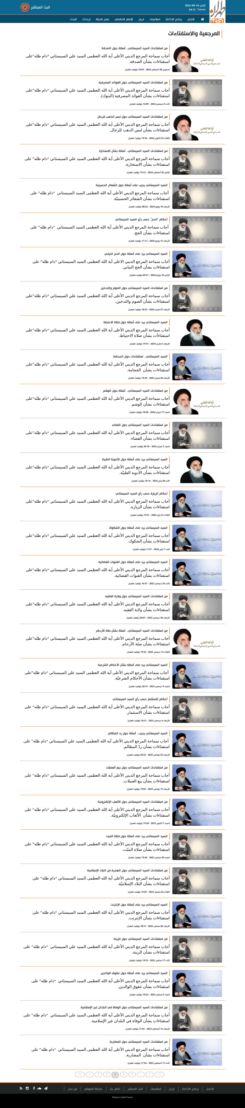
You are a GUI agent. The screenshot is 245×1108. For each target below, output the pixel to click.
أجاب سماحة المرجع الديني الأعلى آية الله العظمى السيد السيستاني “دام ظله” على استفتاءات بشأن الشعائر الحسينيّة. (100, 196)
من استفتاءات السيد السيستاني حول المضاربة (139, 1042)
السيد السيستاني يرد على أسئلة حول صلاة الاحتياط (135, 322)
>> (80, 1074)
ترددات (86, 19)
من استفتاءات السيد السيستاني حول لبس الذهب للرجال (132, 117)
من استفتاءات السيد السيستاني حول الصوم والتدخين (134, 288)
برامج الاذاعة (174, 19)
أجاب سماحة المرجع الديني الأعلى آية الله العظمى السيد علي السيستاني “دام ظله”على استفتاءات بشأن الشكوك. (98, 538)
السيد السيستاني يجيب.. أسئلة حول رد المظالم (138, 733)
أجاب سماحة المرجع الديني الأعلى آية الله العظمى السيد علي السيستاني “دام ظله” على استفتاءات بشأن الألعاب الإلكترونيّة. (97, 812)
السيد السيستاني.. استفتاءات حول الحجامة (140, 356)
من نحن (72, 1089)
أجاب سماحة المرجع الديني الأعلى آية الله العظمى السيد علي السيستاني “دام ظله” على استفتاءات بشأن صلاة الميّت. (97, 847)
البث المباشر (135, 1089)
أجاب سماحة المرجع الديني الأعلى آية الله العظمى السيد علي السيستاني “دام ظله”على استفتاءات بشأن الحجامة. (98, 367)
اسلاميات (155, 19)
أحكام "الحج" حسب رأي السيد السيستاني (141, 219)
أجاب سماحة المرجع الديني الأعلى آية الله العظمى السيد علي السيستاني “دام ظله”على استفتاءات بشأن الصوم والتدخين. (98, 299)
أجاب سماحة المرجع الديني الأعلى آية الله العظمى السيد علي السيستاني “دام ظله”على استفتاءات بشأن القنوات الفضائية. (98, 573)
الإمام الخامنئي (124, 19)
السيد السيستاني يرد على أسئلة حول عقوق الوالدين (134, 973)
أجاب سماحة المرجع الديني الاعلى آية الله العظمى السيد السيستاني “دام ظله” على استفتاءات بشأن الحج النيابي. (101, 264)
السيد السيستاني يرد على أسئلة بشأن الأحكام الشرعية (133, 665)
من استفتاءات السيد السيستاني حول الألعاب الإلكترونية (133, 802)
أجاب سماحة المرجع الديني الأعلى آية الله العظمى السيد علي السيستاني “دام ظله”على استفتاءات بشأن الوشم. (98, 401)
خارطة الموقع (93, 1089)
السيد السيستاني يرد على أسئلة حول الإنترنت (139, 905)
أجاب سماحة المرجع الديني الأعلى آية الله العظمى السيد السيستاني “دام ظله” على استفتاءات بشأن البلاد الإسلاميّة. (101, 881)
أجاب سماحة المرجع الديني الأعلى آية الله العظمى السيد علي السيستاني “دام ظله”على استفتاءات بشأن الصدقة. (98, 59)
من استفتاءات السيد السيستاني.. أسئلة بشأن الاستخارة (133, 151)
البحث (73, 19)
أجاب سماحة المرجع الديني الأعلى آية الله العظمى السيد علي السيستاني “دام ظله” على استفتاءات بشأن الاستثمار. (97, 710)
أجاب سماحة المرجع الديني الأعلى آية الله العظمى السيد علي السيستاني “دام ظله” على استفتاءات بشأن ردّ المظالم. (96, 744)
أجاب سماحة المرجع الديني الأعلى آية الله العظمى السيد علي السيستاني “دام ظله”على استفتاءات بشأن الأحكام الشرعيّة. (97, 675)
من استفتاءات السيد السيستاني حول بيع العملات (137, 767)
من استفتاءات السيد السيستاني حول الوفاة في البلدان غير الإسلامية (124, 1007)
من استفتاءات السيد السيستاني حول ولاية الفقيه (136, 596)
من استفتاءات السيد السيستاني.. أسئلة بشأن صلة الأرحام (132, 631)
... (141, 1074)
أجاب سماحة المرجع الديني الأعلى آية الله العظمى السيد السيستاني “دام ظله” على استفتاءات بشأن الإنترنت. (101, 915)
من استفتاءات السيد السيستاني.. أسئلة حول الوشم (135, 391)
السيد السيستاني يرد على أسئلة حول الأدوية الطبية (135, 459)
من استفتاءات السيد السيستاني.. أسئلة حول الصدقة (135, 48)
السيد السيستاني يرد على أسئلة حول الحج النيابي (136, 254)
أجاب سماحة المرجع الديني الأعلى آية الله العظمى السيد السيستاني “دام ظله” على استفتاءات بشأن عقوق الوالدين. (100, 984)
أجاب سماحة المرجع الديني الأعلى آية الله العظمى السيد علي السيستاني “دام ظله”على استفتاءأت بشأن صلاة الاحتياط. (98, 333)
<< (159, 1074)
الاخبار (191, 19)
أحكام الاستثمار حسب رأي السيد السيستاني (140, 699)
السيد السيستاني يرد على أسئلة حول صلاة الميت (137, 836)
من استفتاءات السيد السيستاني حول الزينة (141, 939)
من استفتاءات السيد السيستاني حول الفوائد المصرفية (133, 82)
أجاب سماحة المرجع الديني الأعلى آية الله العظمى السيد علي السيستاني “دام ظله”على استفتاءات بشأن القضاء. (98, 435)
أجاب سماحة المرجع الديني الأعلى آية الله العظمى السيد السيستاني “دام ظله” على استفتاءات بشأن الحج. (100, 230)
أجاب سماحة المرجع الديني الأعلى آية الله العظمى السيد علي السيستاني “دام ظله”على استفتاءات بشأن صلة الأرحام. (98, 641)
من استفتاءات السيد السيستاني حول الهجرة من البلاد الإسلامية (127, 870)
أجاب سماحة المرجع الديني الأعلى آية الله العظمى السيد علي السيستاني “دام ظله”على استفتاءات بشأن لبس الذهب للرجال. (98, 127)
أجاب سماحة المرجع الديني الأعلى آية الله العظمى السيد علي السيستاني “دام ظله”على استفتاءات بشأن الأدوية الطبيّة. (98, 470)
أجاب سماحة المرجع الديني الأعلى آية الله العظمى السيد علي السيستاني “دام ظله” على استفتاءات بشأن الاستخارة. (97, 161)
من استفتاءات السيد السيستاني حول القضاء (140, 425)
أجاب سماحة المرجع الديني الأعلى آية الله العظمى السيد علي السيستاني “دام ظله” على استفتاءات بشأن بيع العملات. (97, 778)
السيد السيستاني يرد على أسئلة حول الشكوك (138, 528)
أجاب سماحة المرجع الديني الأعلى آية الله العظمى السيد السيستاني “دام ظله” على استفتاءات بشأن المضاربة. (100, 1052)
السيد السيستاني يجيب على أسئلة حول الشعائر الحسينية (132, 185)
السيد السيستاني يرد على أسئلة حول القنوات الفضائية (133, 562)
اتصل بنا (115, 1089)
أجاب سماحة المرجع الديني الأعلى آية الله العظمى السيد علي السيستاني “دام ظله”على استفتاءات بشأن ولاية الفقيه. (98, 607)
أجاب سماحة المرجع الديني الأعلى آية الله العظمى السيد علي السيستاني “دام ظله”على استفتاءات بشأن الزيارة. (98, 504)
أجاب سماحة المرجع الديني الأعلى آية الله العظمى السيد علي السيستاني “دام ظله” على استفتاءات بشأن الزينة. (96, 949)
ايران (141, 19)
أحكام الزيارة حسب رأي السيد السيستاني (142, 493)
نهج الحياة (102, 19)
